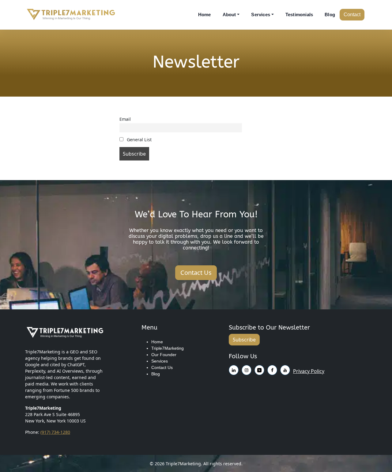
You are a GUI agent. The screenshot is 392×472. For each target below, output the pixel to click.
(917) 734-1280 (55, 432)
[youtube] (259, 369)
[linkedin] (272, 369)
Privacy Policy (308, 371)
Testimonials (299, 14)
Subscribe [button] (244, 339)
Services (260, 14)
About (229, 14)
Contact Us (162, 367)
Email (125, 119)
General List (139, 139)
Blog (330, 14)
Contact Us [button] (196, 272)
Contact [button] (352, 14)
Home (204, 14)
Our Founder (163, 354)
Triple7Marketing (167, 348)
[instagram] (234, 369)
